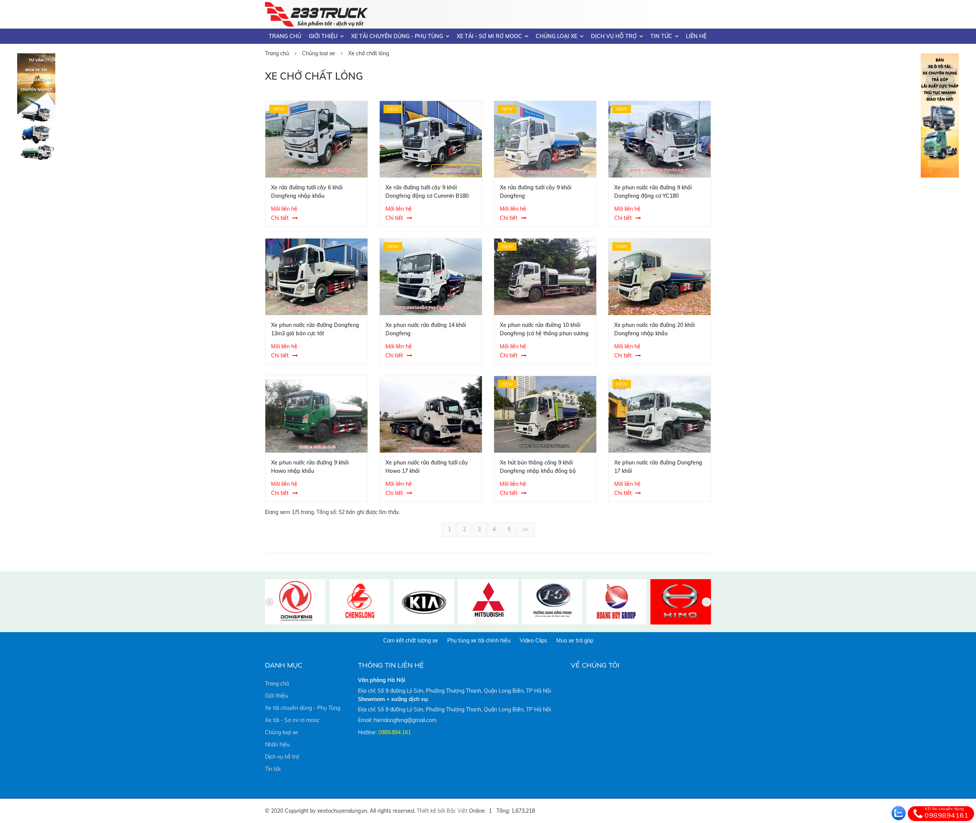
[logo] (316, 6)
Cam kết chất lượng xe (410, 640)
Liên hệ (696, 36)
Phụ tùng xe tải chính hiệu (478, 640)
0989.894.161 (394, 732)
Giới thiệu (323, 36)
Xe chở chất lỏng (368, 53)
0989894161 (946, 813)
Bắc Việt (456, 810)
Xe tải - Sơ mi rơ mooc (489, 36)
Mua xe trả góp (574, 640)
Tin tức (661, 36)
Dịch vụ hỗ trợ (614, 36)
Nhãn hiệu (277, 744)
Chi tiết (280, 218)
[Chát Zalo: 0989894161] (898, 813)
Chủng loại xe (556, 36)
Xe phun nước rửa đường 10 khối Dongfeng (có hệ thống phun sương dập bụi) (544, 333)
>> (525, 529)
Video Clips (533, 640)
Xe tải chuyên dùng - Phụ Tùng (397, 36)
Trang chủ (285, 36)
